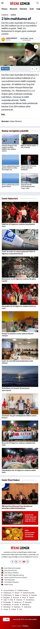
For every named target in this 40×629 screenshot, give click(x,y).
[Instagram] (20, 561)
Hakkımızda (7, 593)
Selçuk (6, 609)
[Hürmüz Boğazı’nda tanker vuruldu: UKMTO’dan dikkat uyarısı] (10, 139)
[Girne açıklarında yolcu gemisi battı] (10, 178)
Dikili (11, 600)
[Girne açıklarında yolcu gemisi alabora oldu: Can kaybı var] (10, 160)
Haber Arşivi (8, 584)
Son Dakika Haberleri (11, 582)
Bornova (16, 597)
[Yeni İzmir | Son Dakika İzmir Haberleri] (20, 3)
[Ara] (37, 3)
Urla (20, 609)
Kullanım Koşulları (29, 593)
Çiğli (5, 600)
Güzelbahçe (30, 600)
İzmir (32, 9)
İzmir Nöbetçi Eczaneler (12, 568)
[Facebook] (12, 561)
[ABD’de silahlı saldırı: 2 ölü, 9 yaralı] (29, 139)
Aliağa (17, 595)
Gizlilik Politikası (23, 590)
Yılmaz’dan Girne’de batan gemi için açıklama (28, 167)
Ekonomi (13, 9)
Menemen (7, 607)
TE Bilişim (25, 626)
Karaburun (18, 602)
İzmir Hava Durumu (10, 570)
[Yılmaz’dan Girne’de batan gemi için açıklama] (29, 160)
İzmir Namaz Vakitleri (11, 573)
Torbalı (13, 609)
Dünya (4, 9)
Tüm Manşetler (9, 580)
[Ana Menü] (2, 3)
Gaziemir (19, 600)
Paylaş (6, 68)
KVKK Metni (8, 595)
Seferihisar (27, 607)
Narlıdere (17, 607)
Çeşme (31, 597)
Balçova (25, 595)
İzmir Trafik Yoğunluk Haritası (14, 575)
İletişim (17, 593)
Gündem (23, 9)
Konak (16, 604)
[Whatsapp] (27, 561)
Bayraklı (34, 595)
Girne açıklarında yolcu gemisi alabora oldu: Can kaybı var (10, 167)
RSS (7, 619)
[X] (16, 561)
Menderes (25, 604)
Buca (24, 597)
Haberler (4, 15)
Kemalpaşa (7, 604)
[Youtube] (24, 561)
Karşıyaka (28, 602)
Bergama (7, 597)
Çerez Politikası (9, 590)
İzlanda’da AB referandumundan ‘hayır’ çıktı (28, 186)
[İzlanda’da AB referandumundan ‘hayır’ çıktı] (29, 178)
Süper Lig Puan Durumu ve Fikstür (15, 577)
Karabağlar (7, 602)
